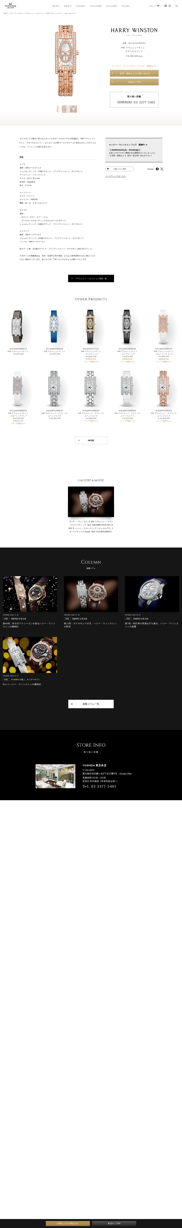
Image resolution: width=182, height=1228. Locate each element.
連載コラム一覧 (91, 704)
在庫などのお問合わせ (67, 1223)
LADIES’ (81, 6)
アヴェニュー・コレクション (35, 13)
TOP (5, 13)
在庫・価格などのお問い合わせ (135, 73)
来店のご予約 (134, 82)
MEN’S (68, 6)
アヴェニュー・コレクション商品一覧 (91, 279)
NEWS (56, 6)
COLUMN (96, 6)
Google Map (125, 773)
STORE (126, 6)
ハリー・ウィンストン (16, 13)
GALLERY (111, 6)
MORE (91, 440)
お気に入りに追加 (119, 169)
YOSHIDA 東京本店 (124, 102)
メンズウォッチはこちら (115, 176)
